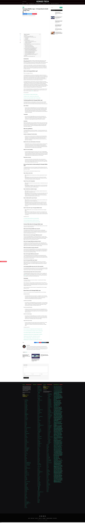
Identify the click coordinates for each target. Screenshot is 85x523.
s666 (56, 417)
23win (59, 460)
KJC (38, 394)
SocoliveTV (57, 422)
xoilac (58, 403)
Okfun (60, 387)
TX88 (60, 425)
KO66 (38, 474)
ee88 (25, 482)
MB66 (58, 419)
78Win (39, 434)
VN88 (38, 437)
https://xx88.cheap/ (58, 480)
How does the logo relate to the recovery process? (31, 54)
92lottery (26, 458)
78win (54, 388)
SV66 (38, 475)
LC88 (47, 488)
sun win (61, 479)
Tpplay (26, 411)
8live (61, 425)
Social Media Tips (31, 3)
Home (27, 3)
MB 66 (39, 413)
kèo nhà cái (26, 453)
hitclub (60, 407)
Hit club (58, 411)
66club (26, 457)
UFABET (39, 410)
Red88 (54, 420)
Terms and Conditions (49, 518)
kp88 (59, 481)
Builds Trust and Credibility (28, 42)
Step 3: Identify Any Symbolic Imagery (30, 46)
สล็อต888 (39, 441)
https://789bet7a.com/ (57, 405)
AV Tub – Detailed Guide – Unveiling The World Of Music (31, 94)
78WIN (56, 403)
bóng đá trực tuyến (56, 446)
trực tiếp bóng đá (58, 423)
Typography (27, 38)
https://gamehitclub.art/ (59, 438)
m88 (38, 414)
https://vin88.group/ (40, 416)
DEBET (59, 397)
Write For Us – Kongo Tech (55, 3)
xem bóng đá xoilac (58, 469)
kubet (54, 473)
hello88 (49, 418)
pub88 (55, 426)
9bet (25, 454)
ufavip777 (55, 411)
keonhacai (60, 473)
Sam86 (60, 403)
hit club (55, 475)
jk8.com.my (55, 399)
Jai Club (48, 449)
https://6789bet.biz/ (59, 452)
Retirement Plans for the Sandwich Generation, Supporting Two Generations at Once (26, 355)
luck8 (38, 419)
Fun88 (26, 492)
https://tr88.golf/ (58, 434)
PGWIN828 (57, 481)
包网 (47, 448)
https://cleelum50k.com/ (28, 427)
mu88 (38, 487)
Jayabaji (48, 447)
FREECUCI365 (58, 404)
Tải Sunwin (57, 440)
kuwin (57, 476)
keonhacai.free (55, 401)
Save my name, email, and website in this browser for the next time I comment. (32, 375)
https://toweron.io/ (56, 454)
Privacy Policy (32, 518)
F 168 (49, 424)
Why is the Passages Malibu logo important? (30, 52)
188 (25, 456)
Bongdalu (26, 479)
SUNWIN (56, 463)
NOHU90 (61, 428)
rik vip (54, 467)
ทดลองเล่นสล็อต (40, 436)
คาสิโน (26, 434)
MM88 (54, 472)
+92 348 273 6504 (25, 396)
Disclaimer (44, 518)
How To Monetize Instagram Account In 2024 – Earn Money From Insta (33, 332)
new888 (39, 395)
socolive (55, 408)
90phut (55, 447)
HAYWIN (26, 491)
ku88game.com (40, 443)
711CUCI (49, 422)
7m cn (61, 474)
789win (49, 413)
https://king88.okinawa (57, 458)
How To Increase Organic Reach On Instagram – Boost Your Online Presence (33, 330)
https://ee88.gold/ (56, 460)
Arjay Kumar (28, 345)
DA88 (61, 423)
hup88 (56, 419)
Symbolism (27, 39)
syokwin (39, 481)
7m (56, 408)
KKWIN (26, 490)
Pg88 (58, 413)
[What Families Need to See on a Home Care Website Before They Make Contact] (36, 356)
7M (25, 480)
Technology (44, 3)
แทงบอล (26, 428)
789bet (48, 446)
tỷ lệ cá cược (58, 408)
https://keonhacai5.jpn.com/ (57, 395)
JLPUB (60, 454)
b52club (61, 437)
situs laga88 (26, 483)
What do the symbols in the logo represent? (30, 51)
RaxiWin (26, 410)
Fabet (60, 419)
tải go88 (55, 455)
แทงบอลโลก (55, 442)
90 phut (60, 446)
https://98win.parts (56, 457)
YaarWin (26, 424)
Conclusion (25, 55)
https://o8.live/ (60, 466)
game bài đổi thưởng (27, 481)
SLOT (47, 463)
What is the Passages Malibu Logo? (28, 36)
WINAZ (49, 441)
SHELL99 (55, 397)
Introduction (25, 35)
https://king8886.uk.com (28, 462)
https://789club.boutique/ (57, 439)
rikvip (57, 407)
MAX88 (55, 429)
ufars (58, 387)
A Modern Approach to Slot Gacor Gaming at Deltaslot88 (44, 355)
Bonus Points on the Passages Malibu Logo (30, 56)
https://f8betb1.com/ (40, 409)
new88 (39, 417)
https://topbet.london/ (56, 394)
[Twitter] (20, 37)
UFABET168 (49, 427)
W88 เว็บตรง (48, 471)
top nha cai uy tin (58, 474)
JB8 (54, 393)
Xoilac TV (55, 469)
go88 (47, 491)
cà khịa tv (61, 445)
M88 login (48, 470)
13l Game (39, 472)
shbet (25, 459)
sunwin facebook (60, 396)
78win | (56, 388)
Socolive (55, 400)
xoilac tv (59, 443)
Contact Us (40, 518)
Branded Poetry (50, 394)
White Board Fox (60, 470)
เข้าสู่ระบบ (39, 411)
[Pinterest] (20, 40)
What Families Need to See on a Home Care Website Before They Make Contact (35, 360)
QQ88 (25, 504)
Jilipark (39, 473)
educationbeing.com (40, 471)
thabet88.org (55, 396)
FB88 (58, 463)
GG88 (60, 451)
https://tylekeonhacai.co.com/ (57, 435)
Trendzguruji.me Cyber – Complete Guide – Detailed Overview (31, 96)
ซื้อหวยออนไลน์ (50, 414)
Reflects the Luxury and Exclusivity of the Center (31, 41)
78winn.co (39, 423)
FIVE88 (57, 441)
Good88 (48, 473)
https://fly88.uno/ (56, 402)
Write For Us (55, 518)
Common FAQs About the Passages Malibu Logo (30, 48)
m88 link (39, 432)
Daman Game (26, 400)
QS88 (38, 461)
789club (55, 407)
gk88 (38, 480)
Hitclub (26, 460)
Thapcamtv (39, 482)
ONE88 (55, 422)
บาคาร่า (26, 438)
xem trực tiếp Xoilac (27, 464)
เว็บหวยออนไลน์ (40, 438)
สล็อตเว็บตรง (26, 431)
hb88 (57, 464)
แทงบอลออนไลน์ (50, 415)
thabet (39, 422)
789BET (26, 436)
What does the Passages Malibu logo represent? (31, 49)
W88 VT (26, 455)
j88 (60, 475)
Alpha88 (26, 484)
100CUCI (49, 421)
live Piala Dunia (58, 426)
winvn (38, 415)
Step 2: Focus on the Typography (29, 45)
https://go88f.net (56, 416)
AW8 (56, 393)
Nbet (25, 505)
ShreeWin (26, 406)
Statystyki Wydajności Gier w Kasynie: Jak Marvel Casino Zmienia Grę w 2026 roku (58, 25)
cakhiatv (57, 429)
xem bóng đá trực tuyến (28, 463)
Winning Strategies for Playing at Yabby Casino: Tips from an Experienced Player (58, 21)
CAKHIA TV (49, 442)
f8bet (59, 416)
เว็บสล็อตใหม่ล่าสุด (27, 433)
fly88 (54, 387)
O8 (57, 466)
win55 (48, 464)
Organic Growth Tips (38, 3)
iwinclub (59, 455)
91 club (58, 425)
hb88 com (55, 398)
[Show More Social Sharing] (37, 14)
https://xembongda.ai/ (59, 447)
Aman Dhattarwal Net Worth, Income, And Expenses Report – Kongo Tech (33, 334)
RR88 (60, 472)
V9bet (38, 488)
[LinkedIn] (20, 39)
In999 (25, 412)
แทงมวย (56, 387)
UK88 (59, 440)
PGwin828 (39, 484)
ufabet (39, 435)
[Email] (20, 42)
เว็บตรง (49, 398)
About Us (36, 518)
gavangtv (39, 483)
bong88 (55, 404)
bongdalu (39, 424)
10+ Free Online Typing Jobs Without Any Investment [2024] (31, 218)
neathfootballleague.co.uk (58, 391)
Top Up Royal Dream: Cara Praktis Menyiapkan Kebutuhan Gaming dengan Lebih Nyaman (58, 33)
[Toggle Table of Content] (39, 34)
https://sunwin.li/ (27, 489)
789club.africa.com (57, 432)
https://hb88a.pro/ (40, 396)
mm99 (49, 419)
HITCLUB (39, 476)
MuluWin (26, 404)
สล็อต (25, 425)
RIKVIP (61, 397)
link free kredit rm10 (49, 462)
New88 (59, 429)
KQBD (38, 440)
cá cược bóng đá (59, 478)
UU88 (48, 489)
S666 (47, 465)
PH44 (61, 454)
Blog (48, 3)
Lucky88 (60, 402)
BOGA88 (57, 420)
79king (57, 410)
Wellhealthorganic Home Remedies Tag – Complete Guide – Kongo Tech (33, 339)
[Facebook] (20, 35)
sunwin (26, 430)
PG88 (25, 461)
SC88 (57, 477)
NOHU (58, 476)
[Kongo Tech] (42, 1)
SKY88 (57, 397)
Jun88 (61, 439)
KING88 (26, 477)
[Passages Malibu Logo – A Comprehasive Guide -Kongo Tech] (36, 23)
